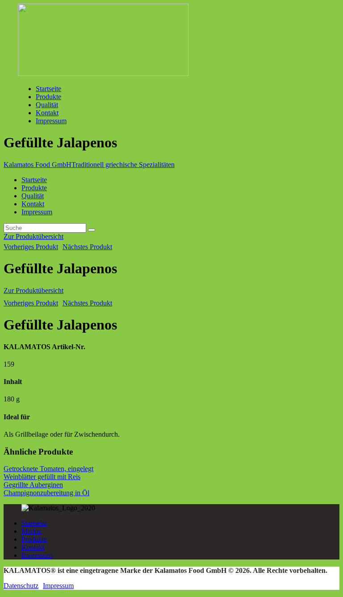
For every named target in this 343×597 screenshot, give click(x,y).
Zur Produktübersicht (33, 236)
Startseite (34, 523)
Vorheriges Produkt (31, 246)
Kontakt (32, 547)
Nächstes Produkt (87, 246)
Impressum (36, 555)
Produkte (34, 539)
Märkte (31, 531)
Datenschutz (21, 585)
